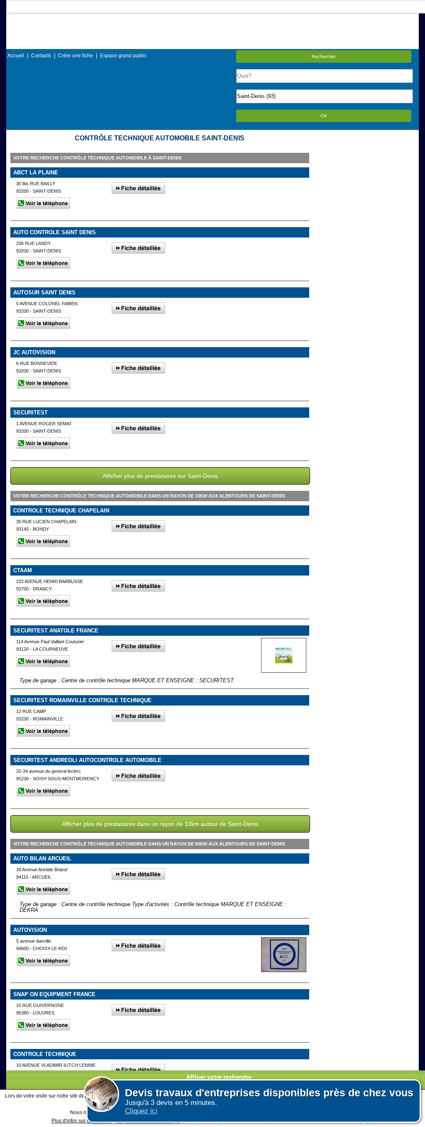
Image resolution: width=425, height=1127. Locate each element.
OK (323, 115)
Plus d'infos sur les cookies (81, 1121)
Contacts (41, 56)
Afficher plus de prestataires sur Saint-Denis (160, 476)
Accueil (15, 56)
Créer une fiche (75, 56)
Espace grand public (123, 56)
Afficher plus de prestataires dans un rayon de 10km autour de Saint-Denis (160, 824)
